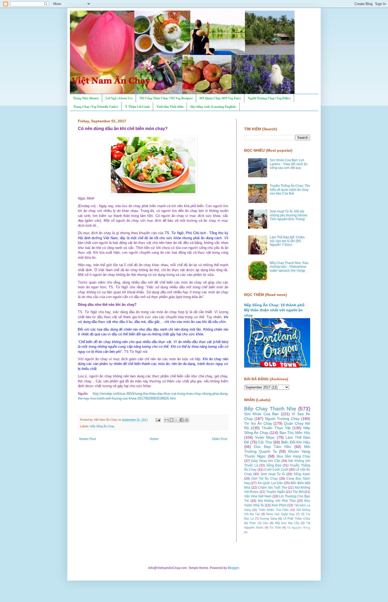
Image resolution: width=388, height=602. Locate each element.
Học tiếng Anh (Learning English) (213, 106)
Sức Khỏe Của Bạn (261, 414)
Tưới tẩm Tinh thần (170, 106)
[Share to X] (176, 420)
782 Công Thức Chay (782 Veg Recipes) (166, 98)
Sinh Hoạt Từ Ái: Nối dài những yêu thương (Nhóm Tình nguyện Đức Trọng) (288, 215)
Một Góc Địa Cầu (287, 523)
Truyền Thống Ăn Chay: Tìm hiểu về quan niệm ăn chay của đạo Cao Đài (290, 189)
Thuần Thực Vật (276, 428)
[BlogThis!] (171, 420)
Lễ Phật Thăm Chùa (296, 518)
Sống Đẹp (273, 465)
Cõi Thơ (265, 442)
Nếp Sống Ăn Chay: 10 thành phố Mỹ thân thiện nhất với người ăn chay (274, 310)
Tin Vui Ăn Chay (258, 423)
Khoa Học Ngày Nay (280, 514)
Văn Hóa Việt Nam (257, 496)
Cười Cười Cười (276, 469)
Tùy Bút (297, 492)
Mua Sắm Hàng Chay (293, 456)
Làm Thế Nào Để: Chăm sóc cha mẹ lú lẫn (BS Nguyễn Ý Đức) (287, 241)
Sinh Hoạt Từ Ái (273, 474)
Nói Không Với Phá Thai (277, 501)
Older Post (219, 439)
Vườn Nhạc (265, 437)
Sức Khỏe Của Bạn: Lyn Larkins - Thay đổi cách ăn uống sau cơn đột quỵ (288, 164)
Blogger (233, 568)
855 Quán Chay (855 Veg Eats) (220, 98)
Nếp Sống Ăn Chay (102, 426)
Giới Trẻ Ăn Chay (264, 478)
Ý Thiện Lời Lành (137, 106)
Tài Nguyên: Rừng (298, 527)
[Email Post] (157, 419)
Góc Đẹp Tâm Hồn (272, 446)
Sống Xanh (302, 474)
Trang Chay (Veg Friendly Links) (95, 106)
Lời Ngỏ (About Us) (119, 98)
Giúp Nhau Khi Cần (265, 461)
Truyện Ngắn (275, 492)
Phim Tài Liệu (258, 523)
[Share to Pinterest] (186, 420)
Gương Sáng (268, 518)
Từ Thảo (275, 527)
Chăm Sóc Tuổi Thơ (272, 487)
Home (154, 439)
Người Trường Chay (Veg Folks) (269, 98)
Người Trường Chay (282, 418)
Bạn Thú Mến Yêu (295, 432)
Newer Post (87, 439)
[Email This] (166, 420)
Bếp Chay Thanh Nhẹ (270, 408)
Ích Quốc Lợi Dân (270, 483)
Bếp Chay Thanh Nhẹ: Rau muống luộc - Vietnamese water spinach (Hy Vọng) (289, 266)
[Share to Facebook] (181, 420)
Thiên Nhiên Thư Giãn (273, 509)
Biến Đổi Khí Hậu (295, 442)
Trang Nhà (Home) (86, 98)
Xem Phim (278, 505)
